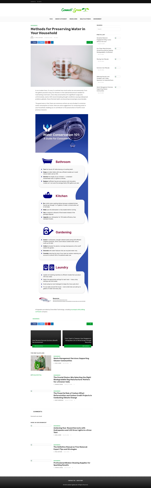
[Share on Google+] (46, 42)
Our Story (39, 1)
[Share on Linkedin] (52, 42)
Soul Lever (58, 363)
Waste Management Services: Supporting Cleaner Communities (71, 359)
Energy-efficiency (61, 19)
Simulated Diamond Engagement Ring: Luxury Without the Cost (104, 39)
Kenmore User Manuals (103, 68)
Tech (51, 19)
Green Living (73, 19)
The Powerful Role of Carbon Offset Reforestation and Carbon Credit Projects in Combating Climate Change (73, 395)
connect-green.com (72, 484)
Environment (97, 19)
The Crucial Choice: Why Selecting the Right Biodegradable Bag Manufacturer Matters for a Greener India (72, 379)
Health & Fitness (85, 19)
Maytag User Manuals (103, 59)
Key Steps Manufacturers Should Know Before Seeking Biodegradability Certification (105, 50)
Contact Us (33, 1)
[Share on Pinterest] (49, 42)
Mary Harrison (59, 400)
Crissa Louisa (59, 384)
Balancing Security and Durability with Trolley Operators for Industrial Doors (105, 78)
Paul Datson (39, 37)
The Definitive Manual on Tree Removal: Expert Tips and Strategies (70, 448)
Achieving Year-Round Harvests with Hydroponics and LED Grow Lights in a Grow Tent (72, 430)
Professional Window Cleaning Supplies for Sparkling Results (72, 464)
